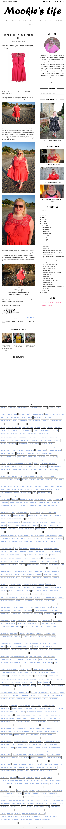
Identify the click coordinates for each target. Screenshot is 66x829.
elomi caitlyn (21, 620)
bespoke (47, 571)
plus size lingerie (44, 434)
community (19, 600)
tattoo (20, 797)
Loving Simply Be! (47, 282)
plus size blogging (6, 509)
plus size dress (12, 414)
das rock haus (16, 613)
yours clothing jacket (26, 823)
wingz (55, 816)
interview (31, 460)
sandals (15, 774)
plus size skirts (58, 751)
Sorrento (30, 555)
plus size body (28, 708)
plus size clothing (22, 411)
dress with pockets (22, 617)
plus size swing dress (54, 757)
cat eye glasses (53, 591)
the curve (35, 525)
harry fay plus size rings (8, 447)
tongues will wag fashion (45, 473)
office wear (25, 695)
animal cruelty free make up (9, 561)
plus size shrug (30, 751)
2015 (43, 223)
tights (33, 473)
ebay (10, 460)
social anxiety (29, 783)
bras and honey (51, 584)
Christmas (40, 479)
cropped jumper (5, 607)
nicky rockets (56, 502)
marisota (48, 414)
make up (3, 430)
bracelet (60, 486)
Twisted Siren (43, 555)
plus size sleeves (6, 754)
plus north (28, 466)
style (18, 790)
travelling (31, 453)
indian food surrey (55, 649)
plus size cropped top (53, 715)
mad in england (40, 676)
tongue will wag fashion (16, 800)
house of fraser (26, 492)
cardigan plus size (56, 587)
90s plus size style (47, 538)
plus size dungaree (22, 718)
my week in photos (16, 502)
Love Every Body (28, 427)
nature (3, 689)
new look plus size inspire (9, 692)
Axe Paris (25, 479)
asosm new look (54, 564)
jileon (29, 659)
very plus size (15, 806)
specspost (4, 473)
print (32, 767)
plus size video (5, 764)
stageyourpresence (26, 787)
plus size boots (42, 447)
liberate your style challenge (42, 669)
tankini (14, 797)
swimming (36, 793)
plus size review (18, 450)
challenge (53, 456)
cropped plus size (18, 607)
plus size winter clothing (20, 470)
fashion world (14, 417)
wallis (42, 810)
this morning (48, 797)
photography (52, 505)
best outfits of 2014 (7, 574)
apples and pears (52, 561)
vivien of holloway (7, 810)
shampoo (13, 777)
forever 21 (22, 460)
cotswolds (26, 604)
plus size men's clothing (8, 437)
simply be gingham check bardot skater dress (15, 780)
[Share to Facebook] (25, 318)
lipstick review (26, 496)
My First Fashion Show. (49, 268)
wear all (10, 813)
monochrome (58, 499)
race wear (21, 770)
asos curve (45, 420)
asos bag (22, 564)
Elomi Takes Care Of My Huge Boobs (53, 164)
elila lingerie (5, 620)
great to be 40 (18, 643)
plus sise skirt (36, 705)
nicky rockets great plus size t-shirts (13, 505)
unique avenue (5, 803)
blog (17, 577)
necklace (10, 689)
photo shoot (52, 702)
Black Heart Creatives (14, 427)
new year (34, 692)
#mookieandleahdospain (8, 535)
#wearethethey (47, 453)
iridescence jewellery (21, 653)
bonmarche (4, 584)
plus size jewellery (55, 466)
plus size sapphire (54, 748)
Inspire (61, 479)
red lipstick (34, 770)
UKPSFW (52, 555)
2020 (43, 213)
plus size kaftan (19, 734)
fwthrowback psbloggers (47, 636)
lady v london (23, 447)
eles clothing (50, 617)
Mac (62, 545)
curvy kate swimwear (40, 610)
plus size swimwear (25, 430)
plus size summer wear (49, 512)
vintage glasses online (41, 806)
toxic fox (4, 528)
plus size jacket (53, 447)
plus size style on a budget (9, 757)
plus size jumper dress (52, 731)
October (45, 231)
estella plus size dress (8, 623)
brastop (12, 587)
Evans (8, 321)
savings (31, 774)
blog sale (56, 577)
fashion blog (51, 626)
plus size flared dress (39, 721)
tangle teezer (5, 797)
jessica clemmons (49, 656)
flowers (17, 636)
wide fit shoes (25, 816)
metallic (24, 682)
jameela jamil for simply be (19, 656)
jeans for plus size (36, 656)
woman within (5, 819)
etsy (24, 623)
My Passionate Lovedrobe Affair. (53, 182)
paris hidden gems (35, 698)
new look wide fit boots (48, 463)
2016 (43, 221)
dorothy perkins (45, 430)
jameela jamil (5, 656)
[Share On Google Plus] (34, 318)
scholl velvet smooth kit (50, 774)
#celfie (39, 532)
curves (49, 607)
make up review (5, 499)
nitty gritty (54, 692)
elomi (13, 620)
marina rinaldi (23, 679)
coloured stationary (7, 600)
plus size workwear (35, 764)
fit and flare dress (7, 636)
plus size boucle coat (7, 712)
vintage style (55, 806)
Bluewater (4, 541)
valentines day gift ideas (35, 803)
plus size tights (41, 450)
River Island (4, 555)
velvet (61, 803)
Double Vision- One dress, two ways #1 (53, 260)
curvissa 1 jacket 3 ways (8, 610)
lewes (29, 669)
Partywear (13, 483)
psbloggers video (51, 767)
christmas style (36, 594)
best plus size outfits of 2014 (24, 574)
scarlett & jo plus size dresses (10, 522)
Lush (52, 545)
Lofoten (39, 545)
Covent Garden (28, 541)
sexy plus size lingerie (40, 522)
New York (4, 551)
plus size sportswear (19, 754)
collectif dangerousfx (49, 597)
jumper (17, 496)
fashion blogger (46, 489)
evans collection (33, 623)
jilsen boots (43, 659)
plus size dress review (7, 512)
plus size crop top (38, 715)
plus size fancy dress (54, 718)
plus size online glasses (51, 741)
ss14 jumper (14, 787)
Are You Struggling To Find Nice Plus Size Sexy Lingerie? (53, 200)
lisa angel (33, 672)
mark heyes (49, 679)
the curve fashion (23, 473)
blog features (37, 577)
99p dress (17, 479)
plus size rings (35, 512)
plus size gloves (20, 725)
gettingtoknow (34, 443)
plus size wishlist (56, 515)
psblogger (37, 417)
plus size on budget (36, 741)
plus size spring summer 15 (37, 754)
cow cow (35, 604)
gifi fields (21, 640)
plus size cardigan (50, 712)
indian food (43, 649)
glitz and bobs (42, 640)
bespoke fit (55, 571)
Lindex (33, 545)
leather (32, 447)
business (27, 587)
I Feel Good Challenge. (49, 266)
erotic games (57, 620)
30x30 (7, 424)
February (45, 248)
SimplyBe (35, 440)
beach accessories (22, 568)
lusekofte (4, 676)
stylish (32, 790)
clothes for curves (25, 597)
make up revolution (53, 676)
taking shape (23, 420)
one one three (31, 505)
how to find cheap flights (20, 649)
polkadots (34, 470)
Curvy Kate (49, 479)
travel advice (13, 528)
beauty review (52, 568)
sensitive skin (26, 522)
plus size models (33, 738)
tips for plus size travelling (49, 525)
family (43, 626)
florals (56, 489)
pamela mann (42, 505)
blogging (29, 486)
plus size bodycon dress (43, 708)
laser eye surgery (35, 666)
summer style (25, 525)
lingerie (61, 460)
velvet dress (4, 806)
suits (2, 793)
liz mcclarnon (12, 434)
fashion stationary (28, 630)
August (45, 235)
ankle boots (24, 561)
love (54, 496)
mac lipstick (13, 676)
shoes (59, 522)
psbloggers (11, 407)
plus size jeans (47, 728)
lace (55, 662)
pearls (14, 466)
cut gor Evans (5, 613)
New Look (4, 411)
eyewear (18, 626)
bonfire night (51, 581)
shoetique (30, 777)
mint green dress (40, 499)
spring (10, 525)
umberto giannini (58, 800)
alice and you (36, 558)
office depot (16, 695)
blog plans (47, 577)
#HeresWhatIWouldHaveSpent (33, 476)
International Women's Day (9, 545)
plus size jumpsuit (6, 734)
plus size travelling (54, 450)
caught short (12, 594)
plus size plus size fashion (24, 748)
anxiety (42, 561)
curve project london (38, 607)
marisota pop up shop (37, 679)
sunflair (19, 793)
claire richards (5, 489)
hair (26, 643)
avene (2, 568)
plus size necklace (6, 741)
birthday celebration (7, 577)
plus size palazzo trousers (22, 744)
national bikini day (58, 685)
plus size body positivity (22, 509)
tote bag (38, 800)
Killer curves (24, 545)
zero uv (52, 823)
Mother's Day (24, 548)
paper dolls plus (22, 698)
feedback (47, 633)
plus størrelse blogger (50, 764)
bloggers (57, 440)
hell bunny (10, 646)
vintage (29, 806)
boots (53, 486)
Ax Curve (14, 424)
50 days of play (5, 538)
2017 (43, 219)
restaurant (53, 470)
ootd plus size (12, 430)
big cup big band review (8, 486)
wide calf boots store (55, 528)
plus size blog (59, 424)
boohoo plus (12, 443)
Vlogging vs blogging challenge (11, 558)
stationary (38, 787)
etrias (19, 623)
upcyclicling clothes (18, 803)
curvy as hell (28, 610)
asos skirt (44, 564)
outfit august (5, 466)
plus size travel (6, 761)
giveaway (44, 443)
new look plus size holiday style (51, 689)
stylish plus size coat (43, 790)
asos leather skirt (33, 564)
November (46, 229)
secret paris (4, 777)
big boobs (39, 574)
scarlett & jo (21, 453)
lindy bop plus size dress (8, 672)
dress (2, 424)
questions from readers (8, 770)
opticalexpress (57, 695)
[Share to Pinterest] (31, 318)
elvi (39, 620)
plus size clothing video (23, 715)
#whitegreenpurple (37, 535)
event (43, 427)
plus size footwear (54, 721)
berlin (30, 571)
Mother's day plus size (51, 548)
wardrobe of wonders (53, 810)
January (45, 290)
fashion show (22, 443)
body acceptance (56, 420)
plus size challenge (7, 715)
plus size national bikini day (50, 738)
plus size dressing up (7, 718)
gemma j (13, 640)
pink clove (22, 434)
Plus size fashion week (53, 551)
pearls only (53, 698)
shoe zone (52, 522)
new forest (33, 502)
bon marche (41, 581)
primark (11, 411)
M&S (57, 545)
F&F (2, 417)
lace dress (4, 666)
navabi (26, 502)
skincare (3, 525)
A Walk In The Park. (48, 278)
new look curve (44, 502)
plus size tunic (31, 761)
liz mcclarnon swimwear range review (20, 463)
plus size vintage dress (19, 764)
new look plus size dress (31, 689)
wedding (17, 813)
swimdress (27, 793)
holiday (49, 427)
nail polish (46, 685)
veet (47, 803)
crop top (61, 604)
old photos (35, 695)
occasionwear (5, 695)
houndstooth (5, 649)
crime (54, 604)
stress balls (4, 790)
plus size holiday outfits (49, 725)
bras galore (4, 587)
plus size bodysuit (58, 708)
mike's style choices (26, 499)
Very (41, 440)
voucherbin (34, 810)
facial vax (26, 626)
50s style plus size (25, 538)
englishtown (47, 620)
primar (3, 519)
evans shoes (45, 623)
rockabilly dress (6, 774)
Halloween (41, 456)
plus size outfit (6, 450)
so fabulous (18, 783)
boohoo (3, 443)
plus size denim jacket (52, 509)
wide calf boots (41, 528)
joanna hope (53, 659)
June (44, 240)
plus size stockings (53, 754)
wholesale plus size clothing (10, 816)
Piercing (30, 551)
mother (18, 685)
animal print (32, 424)
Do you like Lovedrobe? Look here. (52, 250)
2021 (43, 211)
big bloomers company (45, 424)
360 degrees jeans (51, 535)
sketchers (44, 780)
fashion (3, 414)
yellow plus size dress (42, 819)
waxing (3, 813)
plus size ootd (22, 437)
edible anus (40, 617)
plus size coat (32, 434)
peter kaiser (42, 702)
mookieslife (4, 502)
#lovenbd (47, 532)
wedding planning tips (29, 813)
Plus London (40, 551)
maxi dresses (4, 682)
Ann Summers (59, 538)
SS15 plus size (14, 555)
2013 (43, 292)
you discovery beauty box (9, 823)
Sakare (23, 555)
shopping (45, 437)
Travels (43, 305)
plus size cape (20, 712)
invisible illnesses (6, 653)
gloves (51, 640)
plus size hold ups (33, 725)
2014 (43, 225)
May (44, 242)
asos (6, 417)
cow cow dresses (45, 604)
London (46, 545)
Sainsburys (22, 424)
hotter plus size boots (48, 646)
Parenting (23, 551)
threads (3, 800)
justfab (25, 662)
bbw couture (10, 568)
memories (15, 499)
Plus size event (25, 440)
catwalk (3, 594)
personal (59, 302)
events (53, 623)
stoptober (54, 787)
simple (50, 777)
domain (12, 617)
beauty (50, 305)
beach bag (33, 568)
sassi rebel (24, 774)
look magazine (54, 672)
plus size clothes (37, 509)
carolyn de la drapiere (16, 591)
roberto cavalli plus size (48, 770)
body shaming (39, 486)
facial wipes (35, 626)
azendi (47, 483)
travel (23, 417)
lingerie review (23, 672)
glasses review (30, 640)
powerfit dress (23, 767)
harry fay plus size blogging (10, 492)
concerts (4, 460)
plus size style (5, 470)
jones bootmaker (15, 662)
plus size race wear (41, 748)
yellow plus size (11, 532)
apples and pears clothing (9, 564)
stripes (12, 790)
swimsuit (44, 793)
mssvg (33, 685)
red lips (3, 453)
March (45, 246)
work (2, 532)
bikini (55, 574)
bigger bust (47, 574)
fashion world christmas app (46, 630)
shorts (37, 777)
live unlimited (43, 672)
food (15, 460)
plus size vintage (34, 437)
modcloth (32, 682)
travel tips (46, 800)
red (27, 770)
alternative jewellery (50, 558)
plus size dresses (6, 420)
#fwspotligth (5, 440)
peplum (20, 466)
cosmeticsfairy (5, 604)
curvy (19, 610)
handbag (51, 443)
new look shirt (24, 692)
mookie (36, 463)
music (39, 685)
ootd (4, 323)
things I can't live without (33, 797)
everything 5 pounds (7, 626)
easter (33, 617)
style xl (25, 790)
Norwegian (4, 483)
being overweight (6, 571)
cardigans (4, 591)
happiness (43, 643)
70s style (36, 538)
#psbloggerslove (23, 535)
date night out (27, 613)
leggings (22, 669)
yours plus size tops (41, 823)
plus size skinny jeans (44, 751)
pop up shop (4, 767)
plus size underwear (19, 515)
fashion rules (16, 630)
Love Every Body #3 (48, 284)
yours (38, 453)
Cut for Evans (46, 270)
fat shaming (4, 633)
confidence (39, 600)
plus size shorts (18, 751)
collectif (37, 597)
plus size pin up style (7, 748)
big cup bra (20, 486)
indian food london (44, 492)
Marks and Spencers (27, 321)
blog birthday (26, 577)
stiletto (46, 787)
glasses (3, 434)
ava (63, 564)
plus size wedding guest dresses (38, 515)
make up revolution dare (8, 679)
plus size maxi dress (20, 738)
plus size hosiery (35, 728)
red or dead (11, 453)
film (53, 633)
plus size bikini (5, 708)
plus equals (13, 705)
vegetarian (53, 803)
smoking (10, 783)
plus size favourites (23, 721)
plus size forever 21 (7, 725)
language (25, 666)
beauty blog (42, 568)
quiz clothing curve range (15, 519)
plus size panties (38, 744)
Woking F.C (26, 558)
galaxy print (5, 640)
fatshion (32, 411)
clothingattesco (17, 489)
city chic (46, 594)
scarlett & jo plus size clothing (36, 519)
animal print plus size (36, 483)
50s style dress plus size (8, 456)
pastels (45, 698)
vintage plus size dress (26, 528)
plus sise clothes (24, 705)
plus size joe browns (23, 731)
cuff (27, 607)
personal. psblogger (7, 702)
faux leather (30, 633)
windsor (48, 816)
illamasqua (33, 649)
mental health (15, 682)
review (3, 427)
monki (40, 682)
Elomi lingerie (50, 541)
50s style (15, 538)
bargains (54, 483)
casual (28, 591)
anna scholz (34, 561)
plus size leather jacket (47, 734)
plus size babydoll (49, 705)
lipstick (3, 463)
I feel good (15, 440)
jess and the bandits (7, 496)
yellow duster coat (27, 819)
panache (11, 698)
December (46, 227)
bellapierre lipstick (20, 571)
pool (61, 764)
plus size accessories (40, 466)
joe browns (4, 662)
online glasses (45, 695)
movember (26, 685)
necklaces (18, 689)
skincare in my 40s (55, 780)
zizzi (20, 476)
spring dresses (54, 783)
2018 (43, 217)
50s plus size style (6, 479)
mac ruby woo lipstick (26, 676)
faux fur (21, 633)
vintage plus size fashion (9, 476)
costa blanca (16, 604)
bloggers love (19, 581)
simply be (48, 411)
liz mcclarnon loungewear (42, 496)
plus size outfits (6, 744)
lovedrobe (15, 321)
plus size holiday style (8, 728)
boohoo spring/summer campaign (33, 584)
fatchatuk (13, 633)
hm (31, 646)
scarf (38, 774)
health (3, 646)
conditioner (29, 600)
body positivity (31, 581)
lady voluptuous (14, 666)
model (50, 499)
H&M (56, 479)
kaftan (44, 662)
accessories (48, 440)
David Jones (32, 456)
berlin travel (39, 571)
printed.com (40, 767)
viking (23, 806)
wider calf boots (37, 816)
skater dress (35, 780)
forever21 (33, 636)
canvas (46, 587)
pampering (4, 698)
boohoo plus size (15, 584)
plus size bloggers (37, 414)
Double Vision (39, 541)
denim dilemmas (49, 613)
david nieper (38, 613)
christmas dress (24, 594)
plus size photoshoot (52, 744)
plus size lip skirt (6, 738)
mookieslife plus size (7, 685)
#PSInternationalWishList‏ (27, 532)
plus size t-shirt (6, 515)
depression (4, 617)
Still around (46, 276)
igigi (34, 492)
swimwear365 (53, 793)
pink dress (4, 705)
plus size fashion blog (8, 721)
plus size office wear (21, 741)
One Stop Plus (13, 551)
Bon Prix (32, 479)
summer (16, 525)
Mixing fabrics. (47, 262)
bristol (19, 587)
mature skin (58, 679)
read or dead (43, 470)
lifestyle (51, 302)
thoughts (58, 797)
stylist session (57, 790)
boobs (47, 486)
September (46, 233)
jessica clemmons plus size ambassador (13, 659)
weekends (42, 813)
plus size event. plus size (38, 718)
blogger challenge (7, 581)
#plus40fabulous (34, 420)
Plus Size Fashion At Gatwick (50, 280)
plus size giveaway (22, 512)
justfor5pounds (34, 662)
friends (55, 430)
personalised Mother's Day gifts (26, 702)
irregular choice (35, 653)
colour (61, 597)
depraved (59, 613)
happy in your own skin (56, 643)
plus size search (6, 751)
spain (37, 783)
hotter (36, 646)
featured (39, 633)
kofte (50, 662)
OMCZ (15, 420)
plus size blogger (36, 407)
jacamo (38, 460)
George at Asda (47, 417)
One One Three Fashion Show (51, 264)
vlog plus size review (21, 810)
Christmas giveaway (15, 541)
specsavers (44, 783)
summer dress (10, 793)
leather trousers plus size (9, 669)
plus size (43, 302)
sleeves (3, 783)
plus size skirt (29, 450)
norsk (62, 692)
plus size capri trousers (34, 712)
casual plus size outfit (39, 591)
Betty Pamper (22, 456)
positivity (13, 767)
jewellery (45, 460)
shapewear (21, 777)
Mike (16, 548)
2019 (43, 215)
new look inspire (58, 414)
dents (37, 489)
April (44, 244)
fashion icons (5, 630)
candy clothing (37, 587)
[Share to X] (28, 318)
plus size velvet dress (57, 761)
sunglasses (53, 437)
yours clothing (24, 414)
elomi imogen (32, 620)
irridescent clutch (49, 653)
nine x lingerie (43, 692)
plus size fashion (23, 407)
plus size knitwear (32, 734)
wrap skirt (15, 819)
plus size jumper (37, 731)
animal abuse (23, 483)
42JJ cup (61, 535)
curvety (55, 607)
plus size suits (24, 757)
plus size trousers (18, 761)
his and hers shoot (22, 646)
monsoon (47, 682)
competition (29, 489)
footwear (25, 636)
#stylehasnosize (50, 476)
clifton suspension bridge (9, 597)
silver (44, 777)
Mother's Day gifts (36, 548)
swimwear (12, 473)
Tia (36, 555)
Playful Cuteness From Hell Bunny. (52, 140)
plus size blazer (17, 708)
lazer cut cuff (48, 666)
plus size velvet (43, 761)
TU (47, 456)
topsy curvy (30, 800)
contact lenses (50, 600)
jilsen (35, 659)
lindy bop (54, 460)
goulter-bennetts (6, 643)
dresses (37, 427)
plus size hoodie (22, 728)
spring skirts (5, 787)
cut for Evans (54, 610)
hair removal (34, 643)
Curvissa (35, 430)
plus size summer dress (38, 757)
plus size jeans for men (8, 731)
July (44, 237)
